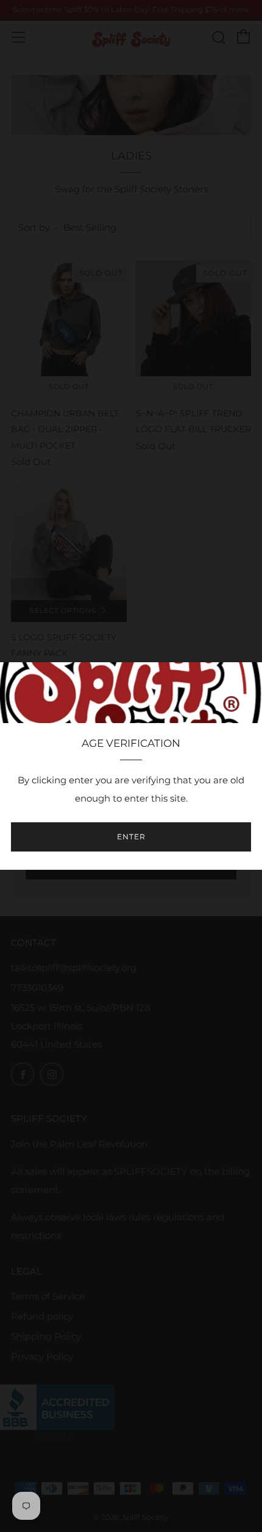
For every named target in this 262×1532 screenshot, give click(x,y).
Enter (131, 836)
